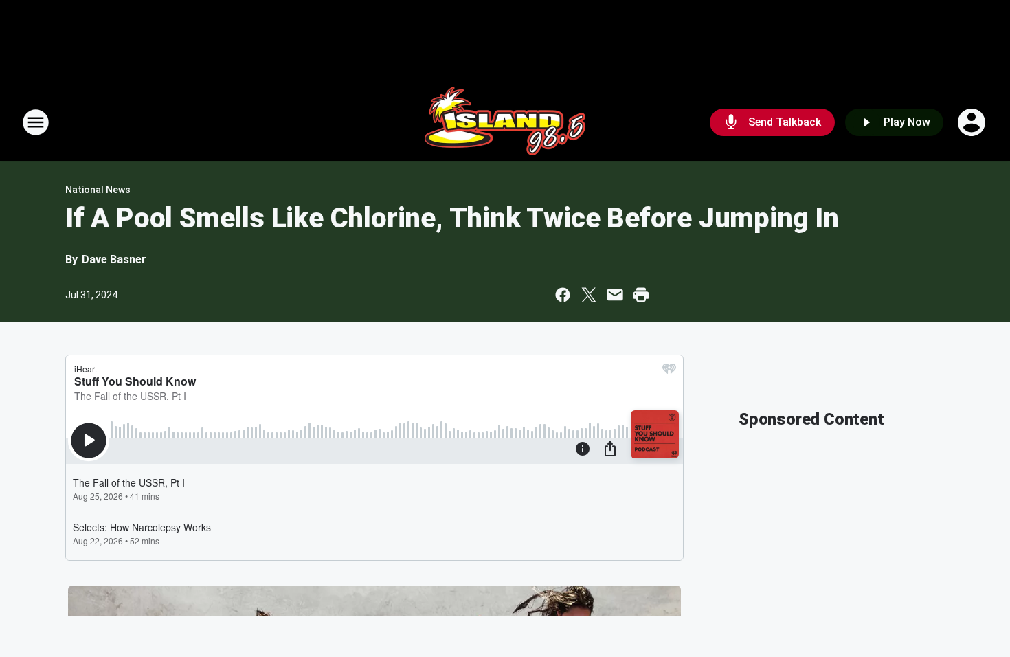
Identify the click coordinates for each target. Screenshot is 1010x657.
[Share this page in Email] (615, 294)
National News (98, 189)
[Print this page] (641, 294)
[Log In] (973, 122)
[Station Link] (505, 122)
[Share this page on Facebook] (562, 294)
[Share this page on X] (588, 294)
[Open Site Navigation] (35, 122)
